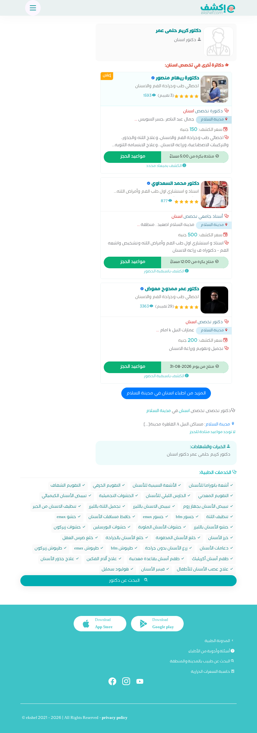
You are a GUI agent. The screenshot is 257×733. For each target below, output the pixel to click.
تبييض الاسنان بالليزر (152, 507)
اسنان (188, 112)
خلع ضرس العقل (78, 538)
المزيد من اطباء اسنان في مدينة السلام (166, 394)
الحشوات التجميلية (116, 496)
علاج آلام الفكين (102, 559)
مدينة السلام (158, 411)
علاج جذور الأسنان (57, 559)
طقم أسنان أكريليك (210, 559)
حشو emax (67, 517)
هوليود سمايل (116, 570)
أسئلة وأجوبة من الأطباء (209, 652)
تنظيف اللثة (217, 517)
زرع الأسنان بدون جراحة (166, 549)
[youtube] (142, 682)
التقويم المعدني (213, 496)
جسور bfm (185, 517)
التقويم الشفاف (65, 486)
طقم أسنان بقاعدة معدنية (155, 559)
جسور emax (154, 517)
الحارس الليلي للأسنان (166, 496)
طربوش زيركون (48, 549)
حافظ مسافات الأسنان (110, 517)
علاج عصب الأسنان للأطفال (203, 570)
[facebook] (114, 682)
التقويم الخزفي (107, 486)
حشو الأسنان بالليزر (211, 528)
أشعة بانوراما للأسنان (209, 486)
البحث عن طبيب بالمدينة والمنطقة (200, 662)
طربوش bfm (122, 549)
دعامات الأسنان (214, 549)
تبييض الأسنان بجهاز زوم (206, 507)
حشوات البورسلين (110, 528)
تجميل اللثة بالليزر (105, 507)
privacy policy (115, 718)
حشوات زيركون (68, 528)
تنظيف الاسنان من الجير (55, 507)
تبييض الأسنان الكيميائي (65, 496)
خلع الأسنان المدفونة (176, 538)
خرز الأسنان (218, 538)
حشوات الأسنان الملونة (160, 528)
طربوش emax (87, 549)
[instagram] (128, 682)
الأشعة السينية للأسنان (155, 486)
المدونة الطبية (218, 641)
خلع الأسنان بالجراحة (125, 538)
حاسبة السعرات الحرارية (211, 672)
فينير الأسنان (153, 570)
